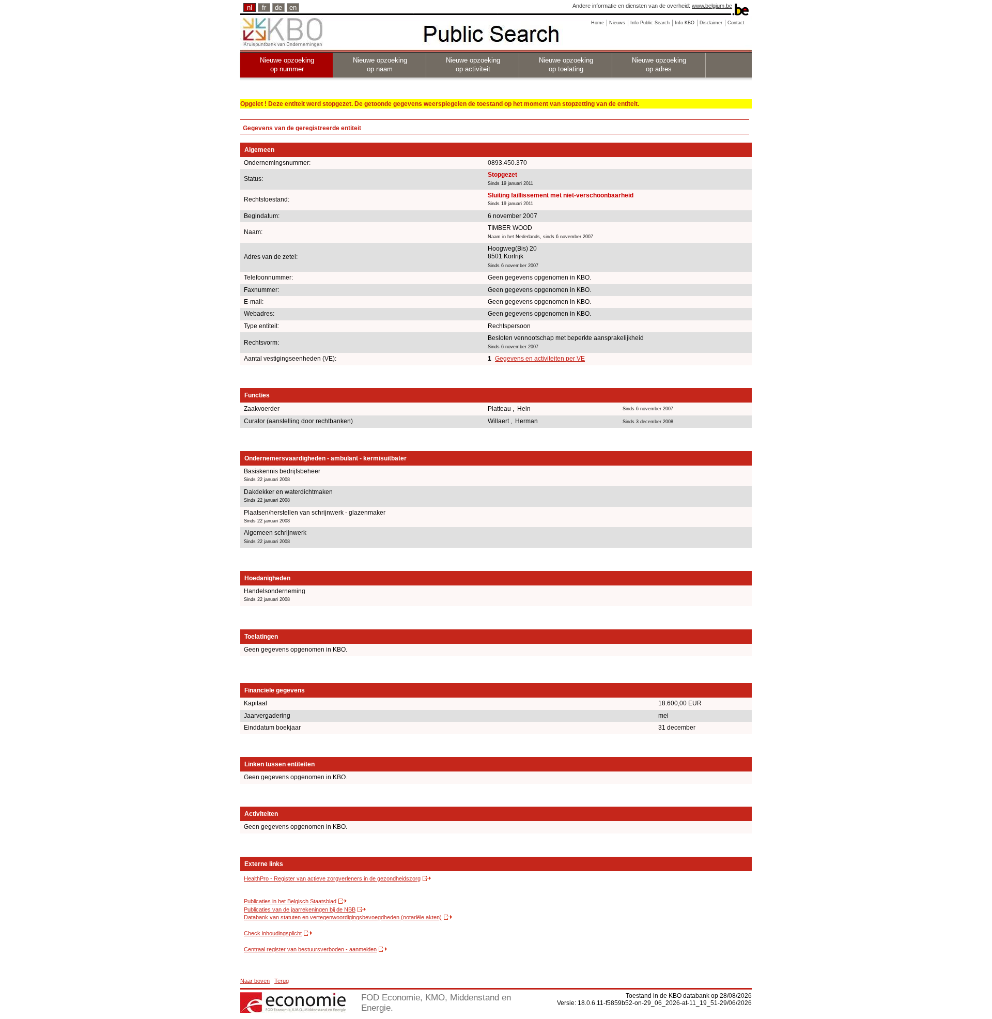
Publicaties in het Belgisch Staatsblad (290, 901)
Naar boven (255, 981)
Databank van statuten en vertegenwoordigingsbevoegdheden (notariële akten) (343, 917)
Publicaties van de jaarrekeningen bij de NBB (299, 909)
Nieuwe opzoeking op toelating (566, 64)
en (293, 7)
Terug (281, 981)
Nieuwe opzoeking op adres (659, 64)
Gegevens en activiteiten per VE (540, 358)
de (278, 7)
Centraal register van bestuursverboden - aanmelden (310, 949)
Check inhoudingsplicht (273, 933)
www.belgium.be (712, 6)
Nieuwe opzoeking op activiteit (473, 64)
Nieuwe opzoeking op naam (380, 64)
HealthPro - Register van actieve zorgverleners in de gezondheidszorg (332, 878)
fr (264, 7)
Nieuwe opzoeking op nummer (287, 64)
